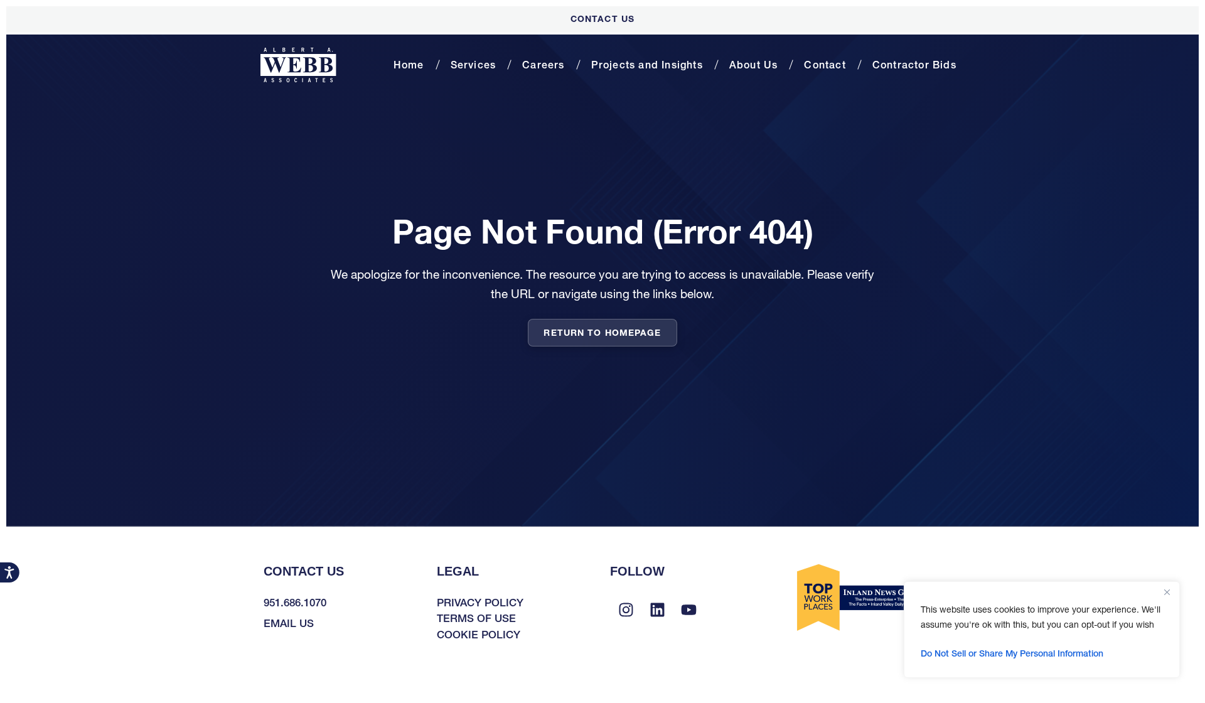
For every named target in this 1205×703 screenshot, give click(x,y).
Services (473, 64)
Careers (543, 64)
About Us (753, 64)
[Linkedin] (657, 610)
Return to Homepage (602, 332)
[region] (1042, 629)
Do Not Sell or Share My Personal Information (1012, 653)
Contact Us (602, 18)
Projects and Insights (647, 64)
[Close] (1166, 591)
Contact (824, 64)
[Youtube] (688, 610)
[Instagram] (625, 610)
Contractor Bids (914, 64)
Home (409, 64)
